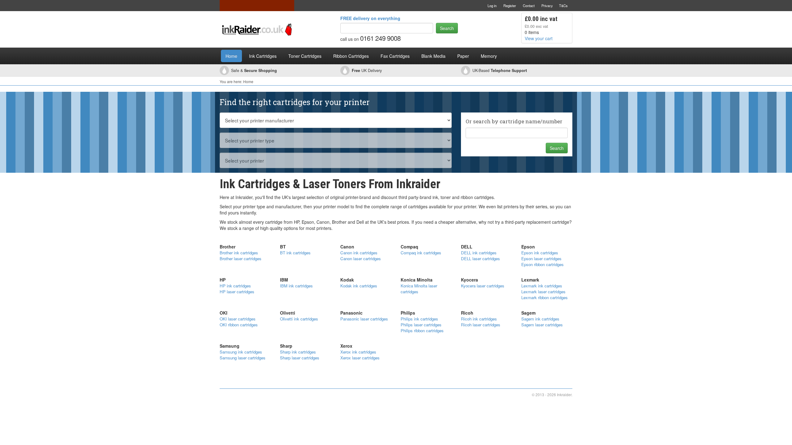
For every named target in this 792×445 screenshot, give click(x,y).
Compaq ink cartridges (421, 253)
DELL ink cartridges (479, 253)
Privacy (547, 5)
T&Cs (563, 5)
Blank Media (433, 56)
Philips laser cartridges (421, 325)
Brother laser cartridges (240, 258)
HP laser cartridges (237, 292)
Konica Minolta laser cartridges (419, 289)
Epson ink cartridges (539, 253)
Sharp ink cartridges (298, 352)
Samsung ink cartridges (241, 352)
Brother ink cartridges (239, 253)
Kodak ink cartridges (358, 286)
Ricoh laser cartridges (480, 325)
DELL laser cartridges (480, 258)
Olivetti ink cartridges (299, 319)
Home (231, 56)
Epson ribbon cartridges (542, 264)
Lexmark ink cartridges (541, 286)
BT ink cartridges (295, 253)
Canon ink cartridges (358, 253)
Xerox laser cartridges (360, 358)
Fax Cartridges (395, 56)
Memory (489, 56)
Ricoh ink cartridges (479, 319)
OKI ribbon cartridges (239, 325)
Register (509, 5)
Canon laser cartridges (360, 258)
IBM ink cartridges (296, 286)
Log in (492, 5)
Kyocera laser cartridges (482, 286)
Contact (529, 5)
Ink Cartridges (263, 56)
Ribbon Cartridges (351, 56)
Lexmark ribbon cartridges (544, 297)
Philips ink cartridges (419, 319)
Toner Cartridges (304, 56)
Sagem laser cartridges (542, 325)
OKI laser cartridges (238, 319)
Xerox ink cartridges (358, 352)
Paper (463, 56)
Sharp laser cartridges (299, 358)
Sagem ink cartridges (540, 319)
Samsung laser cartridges (242, 358)
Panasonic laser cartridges (364, 319)
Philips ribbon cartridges (422, 330)
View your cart (539, 38)
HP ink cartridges (235, 286)
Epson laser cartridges (541, 258)
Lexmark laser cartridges (543, 292)
